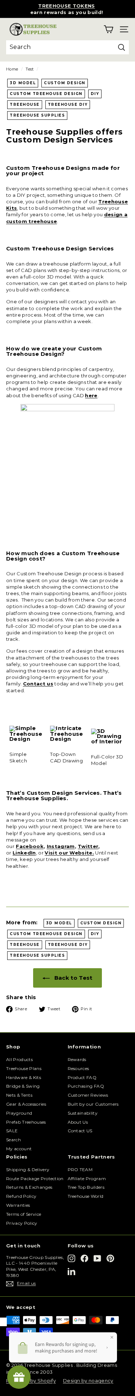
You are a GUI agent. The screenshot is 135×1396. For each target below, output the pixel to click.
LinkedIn (24, 853)
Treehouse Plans (23, 1068)
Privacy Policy (21, 1223)
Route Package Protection (35, 1178)
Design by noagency (88, 1380)
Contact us (38, 683)
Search (13, 1139)
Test (29, 69)
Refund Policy (21, 1196)
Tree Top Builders (86, 1187)
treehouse (25, 104)
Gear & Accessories (26, 1104)
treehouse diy (68, 104)
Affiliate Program (87, 1178)
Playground (19, 1113)
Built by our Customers (93, 1104)
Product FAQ (82, 1077)
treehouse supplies (37, 115)
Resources (78, 1068)
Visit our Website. (69, 853)
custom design (64, 83)
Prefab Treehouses (26, 1122)
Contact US (80, 1130)
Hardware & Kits (23, 1077)
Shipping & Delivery (27, 1169)
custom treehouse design (46, 93)
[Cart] (108, 29)
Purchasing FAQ (86, 1086)
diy (95, 93)
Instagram (61, 846)
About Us (78, 1122)
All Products (19, 1059)
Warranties (18, 1205)
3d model (23, 83)
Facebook (30, 846)
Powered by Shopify (31, 1380)
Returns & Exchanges (29, 1187)
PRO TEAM (80, 1169)
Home (12, 69)
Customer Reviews (88, 1095)
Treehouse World (86, 1196)
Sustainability (83, 1113)
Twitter (88, 846)
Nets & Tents (19, 1095)
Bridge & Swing (23, 1086)
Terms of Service (23, 1214)
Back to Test (72, 977)
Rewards (77, 1059)
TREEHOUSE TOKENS (66, 6)
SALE (12, 1130)
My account (19, 1148)
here (91, 395)
